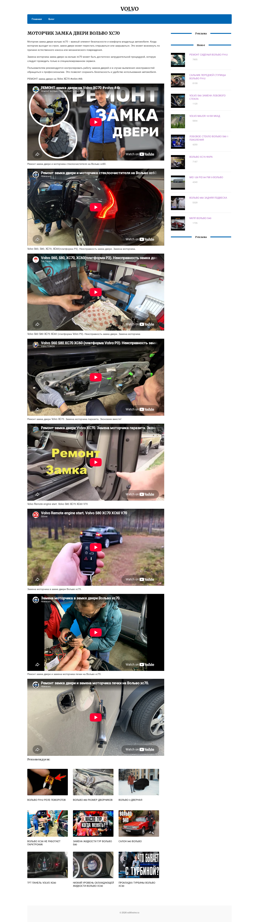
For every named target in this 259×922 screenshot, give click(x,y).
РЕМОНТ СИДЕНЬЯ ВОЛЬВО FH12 (208, 54)
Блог (51, 19)
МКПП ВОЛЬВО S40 (200, 218)
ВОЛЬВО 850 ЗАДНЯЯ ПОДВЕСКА (208, 197)
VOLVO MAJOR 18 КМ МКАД (204, 116)
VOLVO (130, 8)
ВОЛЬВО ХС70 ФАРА (201, 156)
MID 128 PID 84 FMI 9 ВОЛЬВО (206, 177)
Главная (37, 19)
